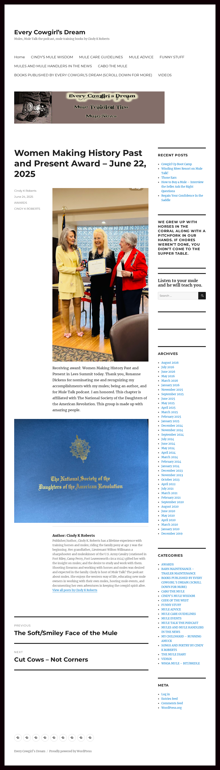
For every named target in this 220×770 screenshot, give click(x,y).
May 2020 (168, 515)
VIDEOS (165, 75)
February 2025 (171, 417)
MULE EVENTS (171, 618)
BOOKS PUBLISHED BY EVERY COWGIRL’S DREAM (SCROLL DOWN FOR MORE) (83, 75)
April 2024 (168, 453)
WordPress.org (171, 708)
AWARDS (20, 202)
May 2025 (168, 403)
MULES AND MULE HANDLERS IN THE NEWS (53, 66)
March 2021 (169, 493)
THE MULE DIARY (173, 654)
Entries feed (169, 699)
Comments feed (172, 703)
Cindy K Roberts (25, 190)
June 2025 (168, 399)
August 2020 (170, 506)
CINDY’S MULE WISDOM (52, 57)
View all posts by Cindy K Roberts (74, 590)
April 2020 (168, 520)
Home (19, 57)
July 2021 (167, 488)
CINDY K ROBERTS (27, 208)
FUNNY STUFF (172, 57)
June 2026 (168, 372)
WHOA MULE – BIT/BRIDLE (180, 663)
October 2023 (170, 479)
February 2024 (171, 461)
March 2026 (169, 381)
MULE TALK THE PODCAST (179, 623)
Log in (165, 694)
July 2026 (167, 367)
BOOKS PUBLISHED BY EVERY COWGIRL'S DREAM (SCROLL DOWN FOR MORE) (181, 582)
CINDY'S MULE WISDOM (178, 596)
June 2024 (168, 444)
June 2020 (168, 511)
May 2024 (168, 448)
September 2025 (172, 394)
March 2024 (169, 457)
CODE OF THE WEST (175, 600)
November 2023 (172, 475)
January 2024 (170, 466)
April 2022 (168, 484)
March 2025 (169, 412)
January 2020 (170, 529)
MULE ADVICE (141, 57)
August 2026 (170, 363)
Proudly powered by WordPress (70, 751)
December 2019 (172, 533)
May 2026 (168, 376)
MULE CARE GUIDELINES (101, 57)
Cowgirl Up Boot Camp (176, 164)
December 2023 (172, 470)
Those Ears (169, 177)
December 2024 (172, 426)
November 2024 (172, 430)
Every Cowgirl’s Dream (49, 32)
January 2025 (170, 421)
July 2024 (167, 439)
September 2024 (172, 435)
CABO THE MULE (112, 66)
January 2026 (170, 385)
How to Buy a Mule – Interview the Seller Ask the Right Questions (182, 186)
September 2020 (172, 502)
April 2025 (168, 408)
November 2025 (172, 390)
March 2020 (169, 524)
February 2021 (171, 497)
